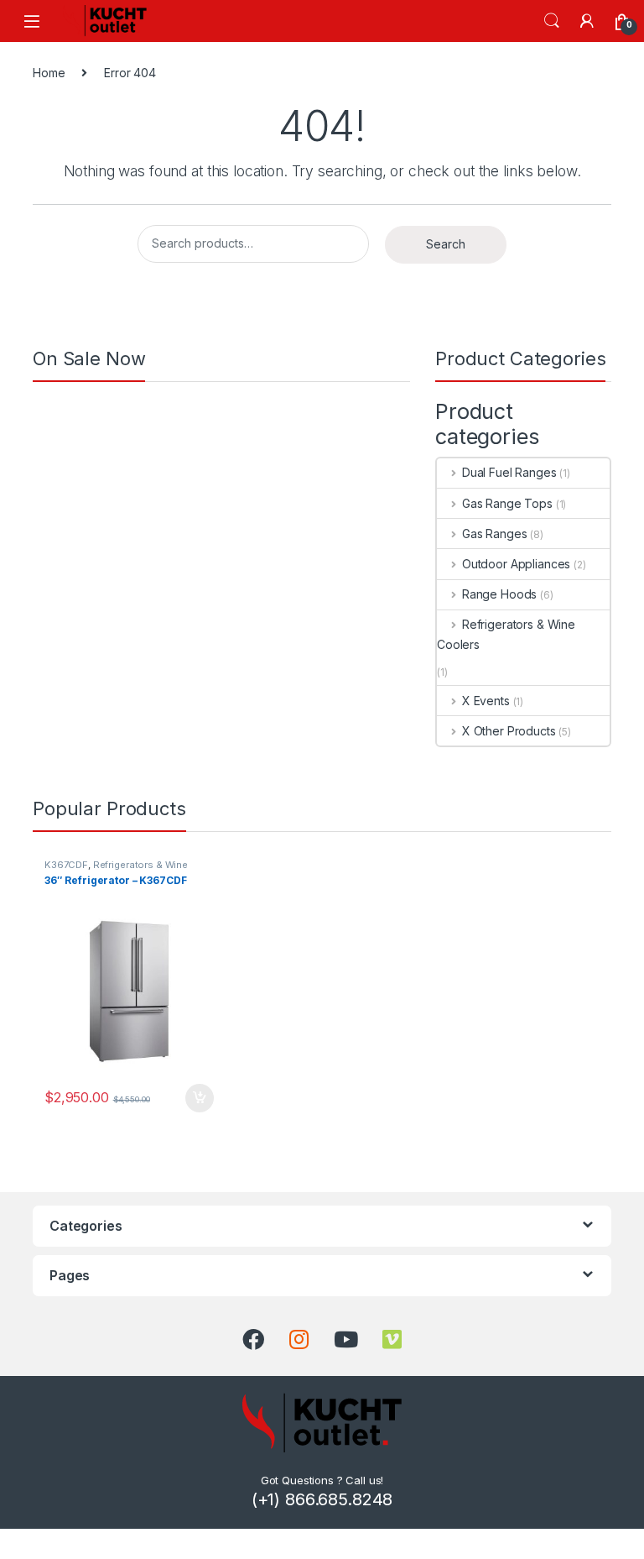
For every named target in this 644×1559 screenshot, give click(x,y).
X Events (486, 700)
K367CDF (66, 865)
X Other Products (509, 731)
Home (49, 72)
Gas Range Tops (507, 503)
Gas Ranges (494, 533)
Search (552, 21)
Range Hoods (499, 594)
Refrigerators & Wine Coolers (506, 634)
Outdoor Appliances (516, 564)
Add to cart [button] (199, 1098)
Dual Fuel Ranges (509, 472)
